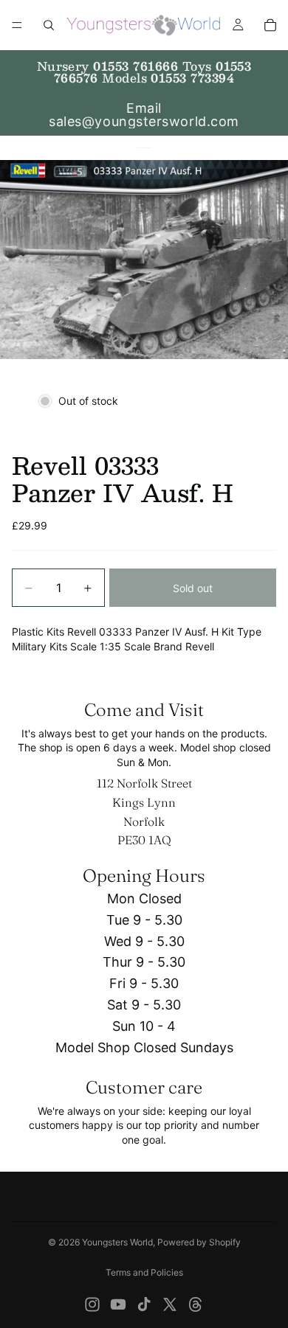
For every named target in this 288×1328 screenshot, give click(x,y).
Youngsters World (117, 1242)
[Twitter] (170, 1304)
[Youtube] (118, 1304)
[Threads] (196, 1304)
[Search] (48, 25)
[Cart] (270, 25)
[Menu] (17, 25)
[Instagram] (92, 1304)
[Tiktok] (144, 1304)
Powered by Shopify (199, 1242)
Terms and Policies (144, 1272)
